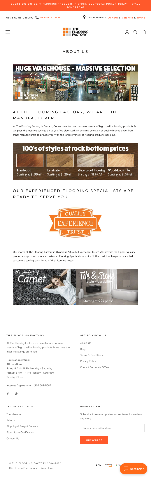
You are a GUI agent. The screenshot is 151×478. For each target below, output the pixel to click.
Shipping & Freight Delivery (22, 426)
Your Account (14, 414)
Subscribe (94, 440)
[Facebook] (7, 393)
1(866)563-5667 (41, 385)
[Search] (135, 32)
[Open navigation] (8, 31)
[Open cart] (143, 32)
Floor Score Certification (20, 432)
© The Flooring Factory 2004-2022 (35, 463)
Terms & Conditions (91, 355)
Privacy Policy (88, 361)
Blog (82, 349)
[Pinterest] (16, 393)
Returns (10, 420)
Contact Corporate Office (94, 367)
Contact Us (12, 438)
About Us (85, 343)
